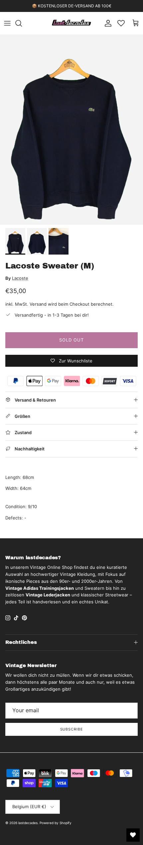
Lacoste (20, 278)
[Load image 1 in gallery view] (71, 130)
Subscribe (71, 729)
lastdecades (28, 823)
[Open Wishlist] (133, 835)
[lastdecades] (71, 23)
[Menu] (7, 23)
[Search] (22, 23)
